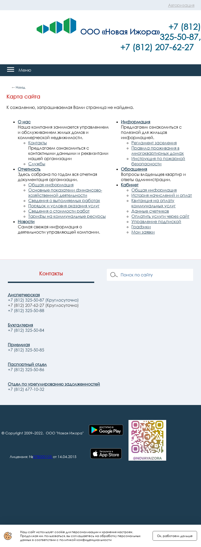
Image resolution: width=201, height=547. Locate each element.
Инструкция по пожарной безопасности (158, 161)
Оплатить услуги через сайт (160, 216)
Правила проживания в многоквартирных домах (157, 150)
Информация (135, 121)
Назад (20, 87)
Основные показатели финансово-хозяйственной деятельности (65, 192)
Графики (141, 226)
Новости (26, 221)
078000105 (42, 456)
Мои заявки (143, 232)
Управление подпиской (156, 221)
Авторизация (181, 5)
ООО (90, 31)
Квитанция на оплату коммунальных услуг (153, 203)
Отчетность (29, 169)
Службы (36, 163)
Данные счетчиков (150, 211)
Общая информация (51, 184)
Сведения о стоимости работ (59, 211)
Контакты (37, 142)
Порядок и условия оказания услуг (63, 205)
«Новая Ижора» (131, 31)
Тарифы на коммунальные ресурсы (67, 216)
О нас (24, 121)
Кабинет (129, 184)
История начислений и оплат (161, 195)
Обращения (134, 169)
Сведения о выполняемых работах (64, 200)
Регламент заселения (154, 142)
